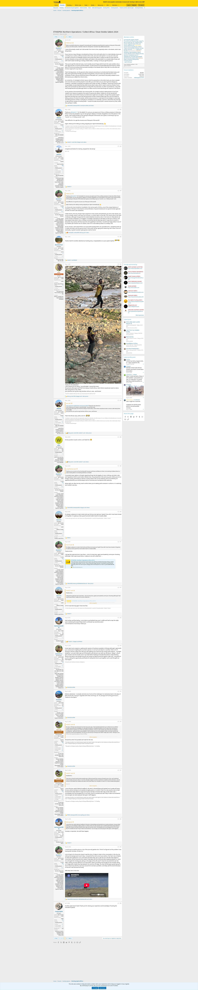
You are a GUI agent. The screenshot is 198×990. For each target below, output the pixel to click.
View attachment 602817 (83, 405)
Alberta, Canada (59, 529)
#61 (120, 40)
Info (108, 5)
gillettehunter (131, 45)
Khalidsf (136, 39)
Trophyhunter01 (138, 42)
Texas (62, 661)
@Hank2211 (74, 112)
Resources (100, 5)
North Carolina (60, 164)
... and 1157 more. (128, 62)
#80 (120, 903)
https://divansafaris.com (133, 287)
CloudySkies (131, 55)
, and (75, 641)
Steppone (130, 44)
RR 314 (125, 42)
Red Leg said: (69, 822)
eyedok (132, 39)
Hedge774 (141, 41)
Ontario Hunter (127, 46)
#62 (120, 109)
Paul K (133, 53)
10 (61, 169)
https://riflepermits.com (133, 306)
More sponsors (140, 315)
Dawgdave (128, 384)
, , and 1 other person (77, 396)
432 (62, 920)
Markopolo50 (135, 59)
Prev (56, 36)
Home (56, 5)
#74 (120, 645)
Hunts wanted (129, 341)
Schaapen (128, 366)
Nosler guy (129, 42)
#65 (120, 236)
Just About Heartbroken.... (133, 348)
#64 (120, 190)
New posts (55, 7)
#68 (120, 437)
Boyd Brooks (134, 46)
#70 (120, 511)
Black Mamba (129, 337)
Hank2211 (57, 34)
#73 (120, 617)
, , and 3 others (79, 899)
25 (62, 706)
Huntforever (137, 399)
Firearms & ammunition (131, 328)
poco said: (68, 403)
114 (62, 126)
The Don (128, 359)
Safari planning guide (97, 7)
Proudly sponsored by (130, 264)
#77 (120, 770)
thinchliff (133, 56)
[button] (73, 5)
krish (129, 48)
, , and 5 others (78, 507)
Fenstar (125, 44)
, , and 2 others (76, 142)
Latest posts (127, 319)
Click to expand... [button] (93, 603)
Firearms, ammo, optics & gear (127, 7)
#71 (120, 541)
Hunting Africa (106, 7)
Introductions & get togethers (72, 7)
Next (70, 36)
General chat (129, 353)
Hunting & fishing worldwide (141, 7)
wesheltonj (126, 52)
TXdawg (137, 53)
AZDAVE (135, 374)
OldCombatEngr (133, 52)
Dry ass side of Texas (58, 284)
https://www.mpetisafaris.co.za (135, 268)
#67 (120, 400)
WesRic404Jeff (139, 56)
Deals (86, 5)
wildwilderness (127, 56)
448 (62, 165)
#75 (120, 691)
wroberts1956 (134, 58)
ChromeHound (127, 41)
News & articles (83, 7)
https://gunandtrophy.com (134, 273)
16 (61, 60)
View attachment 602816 (71, 405)
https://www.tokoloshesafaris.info (136, 297)
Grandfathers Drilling (131, 343)
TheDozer (137, 48)
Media (92, 5)
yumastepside (127, 39)
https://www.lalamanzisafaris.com (135, 292)
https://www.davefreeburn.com (135, 283)
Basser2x (126, 55)
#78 (120, 819)
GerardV (126, 51)
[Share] (118, 40)
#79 (120, 847)
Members (114, 5)
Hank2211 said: (69, 590)
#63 (120, 146)
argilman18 (138, 49)
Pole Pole (130, 49)
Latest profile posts (129, 357)
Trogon (125, 48)
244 (62, 56)
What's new (78, 5)
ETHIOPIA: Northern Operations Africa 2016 (83, 560)
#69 (120, 466)
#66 (120, 264)
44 (62, 662)
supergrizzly (129, 374)
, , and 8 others (80, 105)
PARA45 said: (69, 43)
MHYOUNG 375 (127, 58)
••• (143, 364)
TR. (133, 42)
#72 (120, 587)
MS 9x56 (141, 53)
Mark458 (132, 48)
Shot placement (129, 334)
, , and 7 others (78, 232)
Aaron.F (136, 55)
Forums (62, 5)
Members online (129, 37)
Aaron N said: (69, 544)
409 (62, 742)
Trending (69, 5)
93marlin (130, 53)
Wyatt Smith (135, 44)
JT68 (132, 41)
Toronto (61, 634)
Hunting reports (114, 7)
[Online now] (59, 46)
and (72, 260)
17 (62, 253)
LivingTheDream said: (71, 469)
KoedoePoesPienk (128, 60)
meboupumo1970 (139, 77)
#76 (120, 721)
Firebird (139, 46)
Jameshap (136, 41)
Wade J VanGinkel (128, 59)
